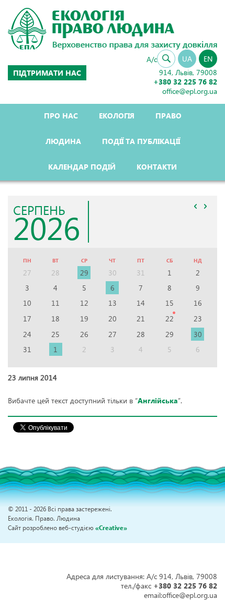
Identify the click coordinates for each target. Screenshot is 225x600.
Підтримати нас (47, 73)
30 (198, 334)
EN (208, 59)
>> (205, 206)
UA (187, 59)
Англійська (158, 400)
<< (195, 206)
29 (84, 273)
